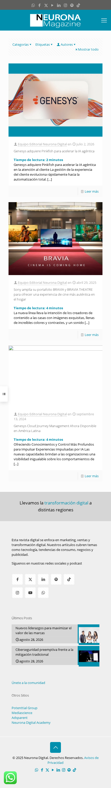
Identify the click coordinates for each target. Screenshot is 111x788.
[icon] (72, 5)
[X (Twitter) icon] (46, 5)
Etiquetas (42, 44)
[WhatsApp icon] (33, 5)
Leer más (92, 191)
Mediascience (22, 712)
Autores (67, 44)
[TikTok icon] (78, 5)
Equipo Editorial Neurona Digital (42, 144)
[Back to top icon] (55, 747)
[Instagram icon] (65, 5)
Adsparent (20, 717)
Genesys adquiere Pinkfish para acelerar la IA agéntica (54, 151)
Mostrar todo (88, 49)
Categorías (20, 44)
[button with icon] (17, 579)
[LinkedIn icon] (59, 5)
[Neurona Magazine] (55, 20)
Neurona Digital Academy (31, 722)
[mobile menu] (104, 20)
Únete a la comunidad (28, 682)
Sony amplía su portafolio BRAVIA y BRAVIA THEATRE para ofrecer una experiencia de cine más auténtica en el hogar (54, 294)
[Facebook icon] (40, 5)
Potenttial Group (24, 708)
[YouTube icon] (52, 5)
